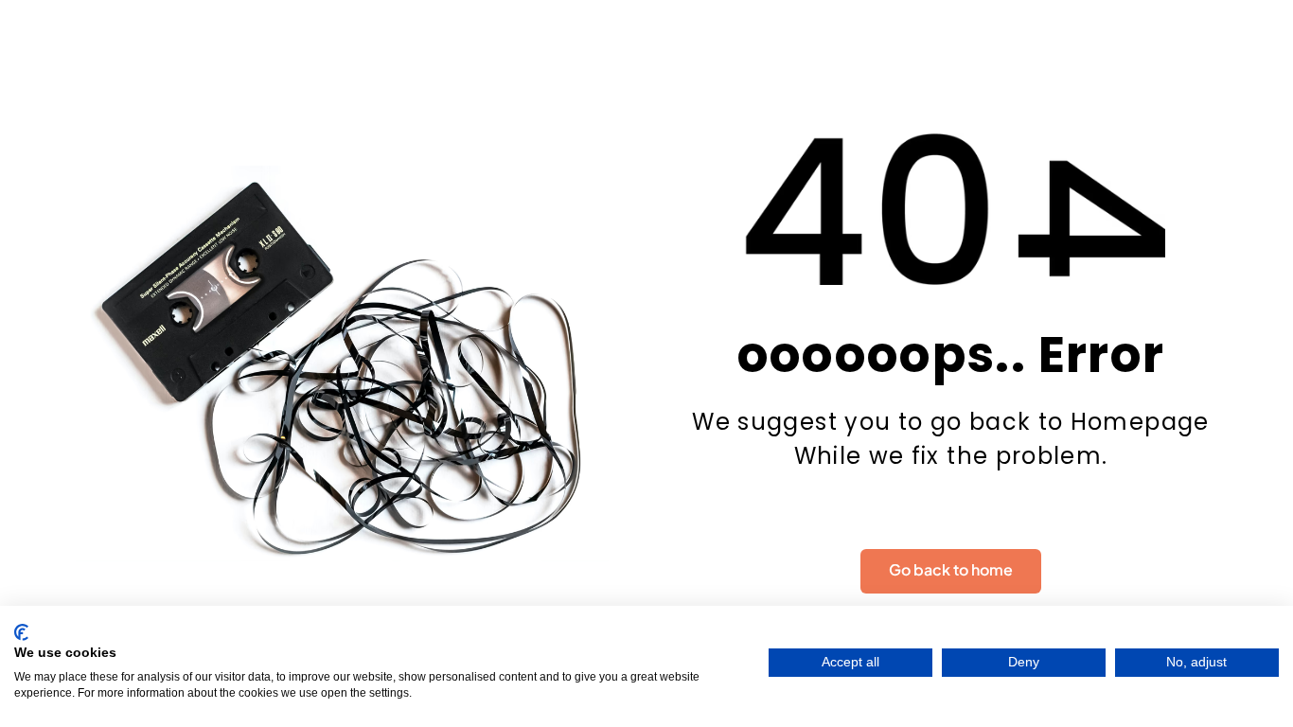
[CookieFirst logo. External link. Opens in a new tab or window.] (21, 632)
